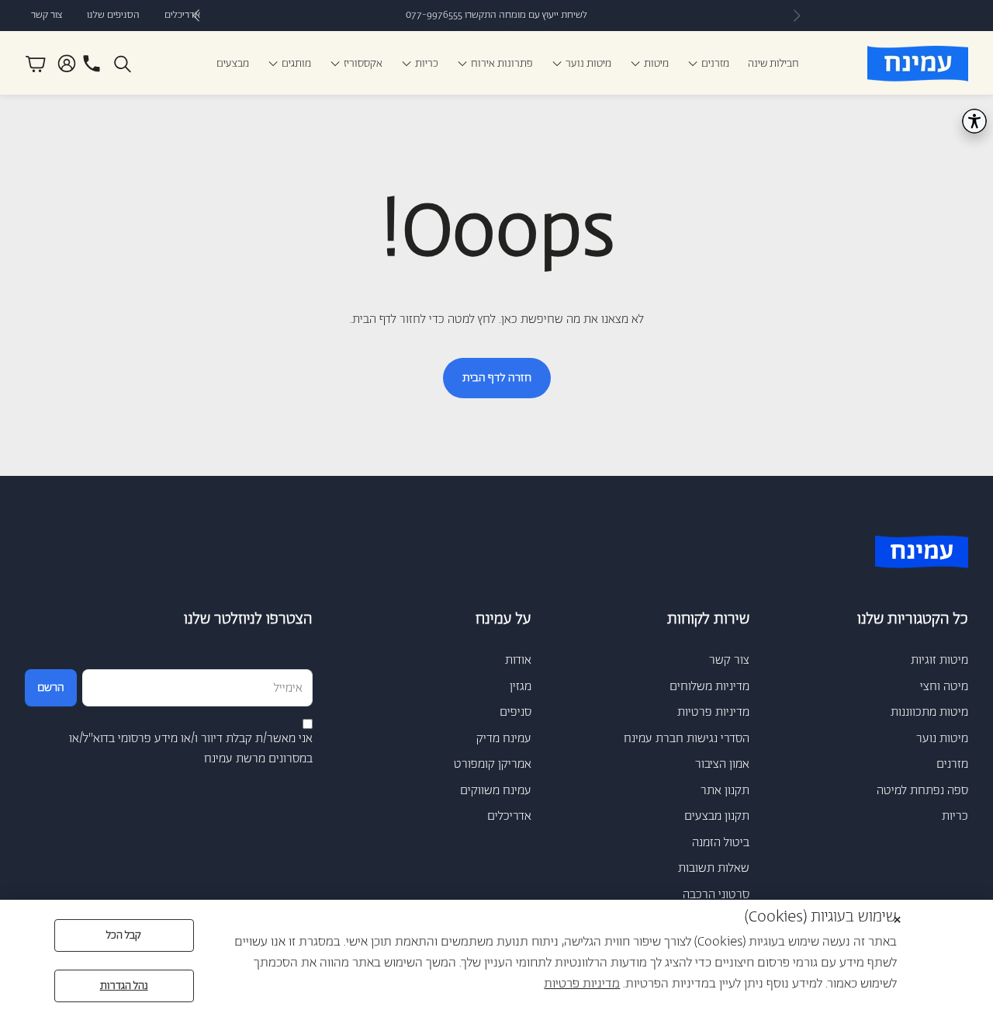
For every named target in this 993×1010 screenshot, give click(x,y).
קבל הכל (123, 935)
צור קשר (46, 15)
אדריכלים (182, 15)
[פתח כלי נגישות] (974, 121)
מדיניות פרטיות (582, 983)
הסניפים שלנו (113, 15)
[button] (124, 64)
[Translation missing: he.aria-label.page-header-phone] (91, 64)
